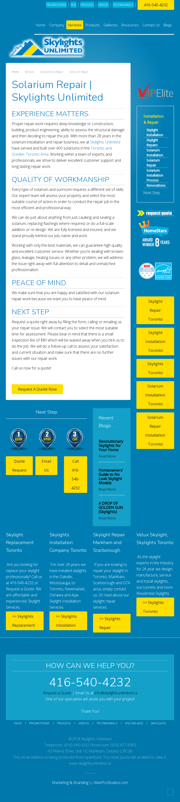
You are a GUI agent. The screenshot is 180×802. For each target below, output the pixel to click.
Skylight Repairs (152, 142)
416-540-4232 (156, 5)
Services (75, 25)
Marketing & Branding (70, 782)
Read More (107, 456)
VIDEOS (103, 5)
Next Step (151, 192)
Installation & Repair (154, 119)
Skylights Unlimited (105, 142)
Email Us (46, 466)
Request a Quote (57, 692)
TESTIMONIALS (123, 5)
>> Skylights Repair (109, 623)
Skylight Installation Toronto (155, 341)
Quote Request (19, 466)
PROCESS (87, 5)
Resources (130, 25)
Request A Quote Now (37, 389)
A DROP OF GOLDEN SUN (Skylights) (111, 507)
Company (56, 25)
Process (64, 723)
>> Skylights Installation (66, 621)
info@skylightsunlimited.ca (115, 692)
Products (92, 25)
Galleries (111, 25)
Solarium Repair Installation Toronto (155, 431)
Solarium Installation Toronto (155, 395)
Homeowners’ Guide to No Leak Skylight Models (111, 476)
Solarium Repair (153, 162)
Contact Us (151, 25)
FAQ (73, 5)
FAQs (18, 723)
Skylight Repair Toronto (155, 310)
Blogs (168, 25)
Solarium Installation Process (154, 175)
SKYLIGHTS (158, 723)
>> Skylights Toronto (153, 607)
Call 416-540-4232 (75, 475)
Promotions (56, 5)
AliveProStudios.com (111, 782)
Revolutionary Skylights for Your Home (111, 445)
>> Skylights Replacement (23, 621)
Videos (83, 723)
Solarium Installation (154, 152)
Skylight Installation (154, 132)
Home (40, 25)
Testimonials (107, 723)
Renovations (155, 185)
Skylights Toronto (155, 368)
